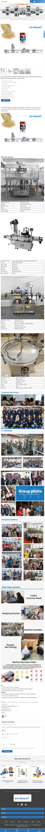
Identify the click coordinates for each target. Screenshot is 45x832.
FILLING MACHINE (13, 17)
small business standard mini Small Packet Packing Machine (37, 781)
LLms (22, 826)
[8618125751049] (3, 712)
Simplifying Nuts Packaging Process (7, 781)
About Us (13, 821)
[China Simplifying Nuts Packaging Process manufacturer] (7, 772)
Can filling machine (34, 702)
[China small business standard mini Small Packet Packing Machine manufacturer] (37, 772)
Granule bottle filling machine (24, 702)
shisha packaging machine (18, 791)
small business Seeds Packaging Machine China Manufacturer (22, 781)
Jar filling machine (5, 704)
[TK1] (18, 804)
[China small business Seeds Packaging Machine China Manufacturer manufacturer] (22, 772)
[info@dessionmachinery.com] (34, 1)
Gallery (38, 821)
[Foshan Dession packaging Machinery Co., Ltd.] (22, 798)
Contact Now (6, 100)
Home (4, 17)
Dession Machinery (33, 791)
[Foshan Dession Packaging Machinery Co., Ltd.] (4, 1)
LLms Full (26, 826)
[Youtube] (25, 804)
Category (7, 17)
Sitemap (19, 826)
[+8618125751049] (31, 1)
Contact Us (26, 821)
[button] (43, 10)
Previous (2, 774)
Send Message (7, 751)
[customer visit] (22, 9)
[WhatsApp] (22, 804)
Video (19, 821)
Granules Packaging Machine (12, 702)
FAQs (33, 821)
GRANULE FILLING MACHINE (23, 17)
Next (43, 774)
